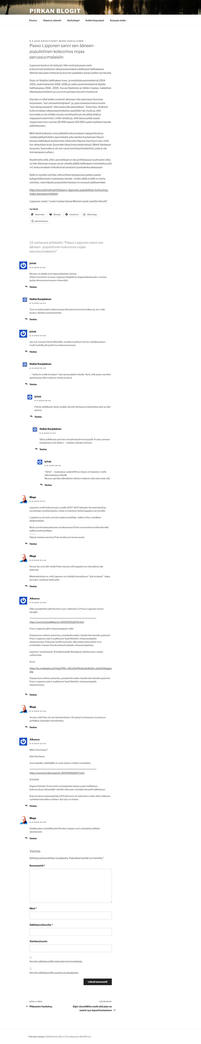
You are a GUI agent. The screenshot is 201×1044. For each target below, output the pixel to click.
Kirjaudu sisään (118, 20)
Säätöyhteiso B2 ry (54, 1036)
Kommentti (37, 865)
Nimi (33, 908)
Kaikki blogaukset (95, 20)
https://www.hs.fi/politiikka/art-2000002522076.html (57, 622)
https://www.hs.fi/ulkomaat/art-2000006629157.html (57, 773)
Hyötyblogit (73, 20)
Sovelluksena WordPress (78, 1036)
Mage (33, 497)
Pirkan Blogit (55, 11)
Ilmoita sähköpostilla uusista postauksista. (54, 972)
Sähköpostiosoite (41, 924)
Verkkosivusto (38, 941)
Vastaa (33, 287)
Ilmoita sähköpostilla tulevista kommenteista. (56, 961)
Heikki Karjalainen (71, 41)
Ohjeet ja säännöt (52, 20)
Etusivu (33, 20)
